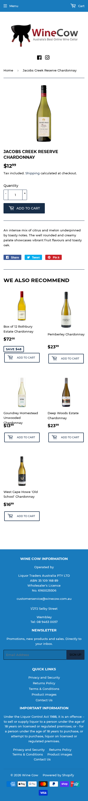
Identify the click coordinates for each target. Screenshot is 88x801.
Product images (44, 694)
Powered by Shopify (58, 775)
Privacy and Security (44, 677)
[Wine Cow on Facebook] (39, 58)
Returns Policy (44, 683)
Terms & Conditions (44, 689)
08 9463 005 (46, 622)
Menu (13, 6)
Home (8, 70)
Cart (80, 6)
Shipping (32, 173)
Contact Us (44, 700)
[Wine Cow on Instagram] (47, 58)
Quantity (11, 186)
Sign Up (75, 654)
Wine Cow (30, 775)
